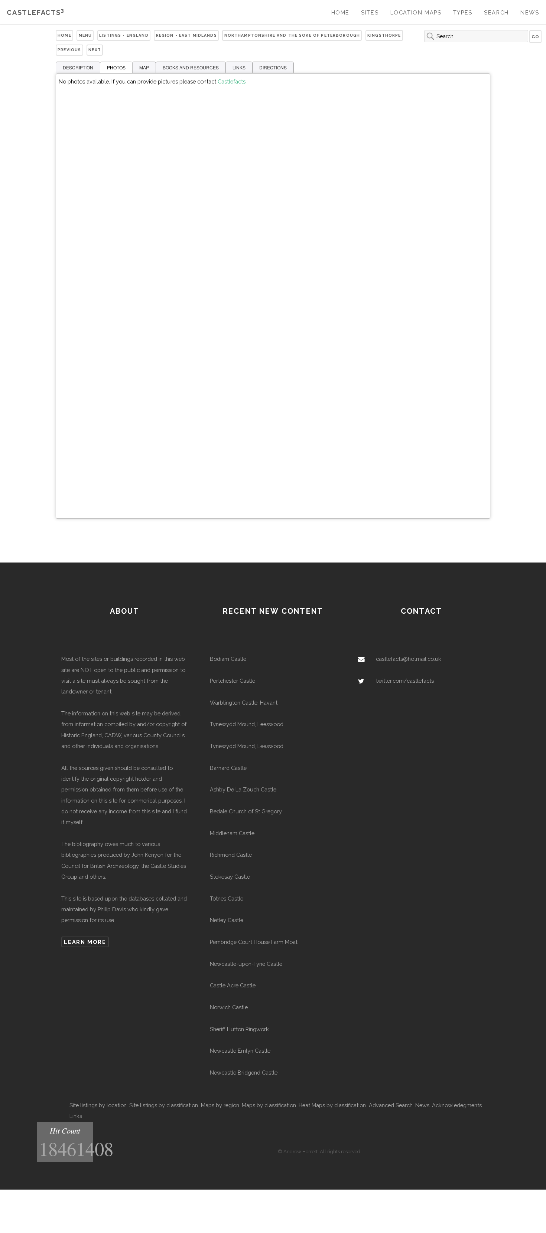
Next (94, 49)
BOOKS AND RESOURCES (191, 67)
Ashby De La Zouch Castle (243, 789)
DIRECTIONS (273, 67)
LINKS (239, 67)
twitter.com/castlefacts (405, 681)
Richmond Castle (231, 855)
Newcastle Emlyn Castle (240, 1050)
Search (496, 12)
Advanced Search (391, 1105)
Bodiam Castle (228, 659)
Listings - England (124, 35)
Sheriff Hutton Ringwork (239, 1029)
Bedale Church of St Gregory (246, 811)
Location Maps (416, 12)
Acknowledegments (457, 1105)
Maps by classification (269, 1105)
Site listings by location (98, 1105)
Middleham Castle (232, 833)
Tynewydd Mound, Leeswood (246, 724)
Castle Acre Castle (233, 985)
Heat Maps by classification (332, 1105)
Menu (85, 35)
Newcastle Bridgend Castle (243, 1072)
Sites (369, 12)
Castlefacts (35, 12)
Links (75, 1116)
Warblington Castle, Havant (243, 702)
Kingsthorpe (384, 35)
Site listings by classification (163, 1105)
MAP (144, 67)
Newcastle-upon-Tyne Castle (246, 964)
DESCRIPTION (78, 67)
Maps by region (220, 1105)
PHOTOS (116, 67)
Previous (69, 49)
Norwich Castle (229, 1007)
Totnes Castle (226, 898)
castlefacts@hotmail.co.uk (408, 659)
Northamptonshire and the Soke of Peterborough (292, 35)
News (529, 12)
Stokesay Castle (230, 876)
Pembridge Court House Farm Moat (254, 942)
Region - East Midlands (186, 35)
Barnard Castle (228, 768)
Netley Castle (226, 920)
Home (340, 12)
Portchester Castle (232, 681)
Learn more (85, 942)
